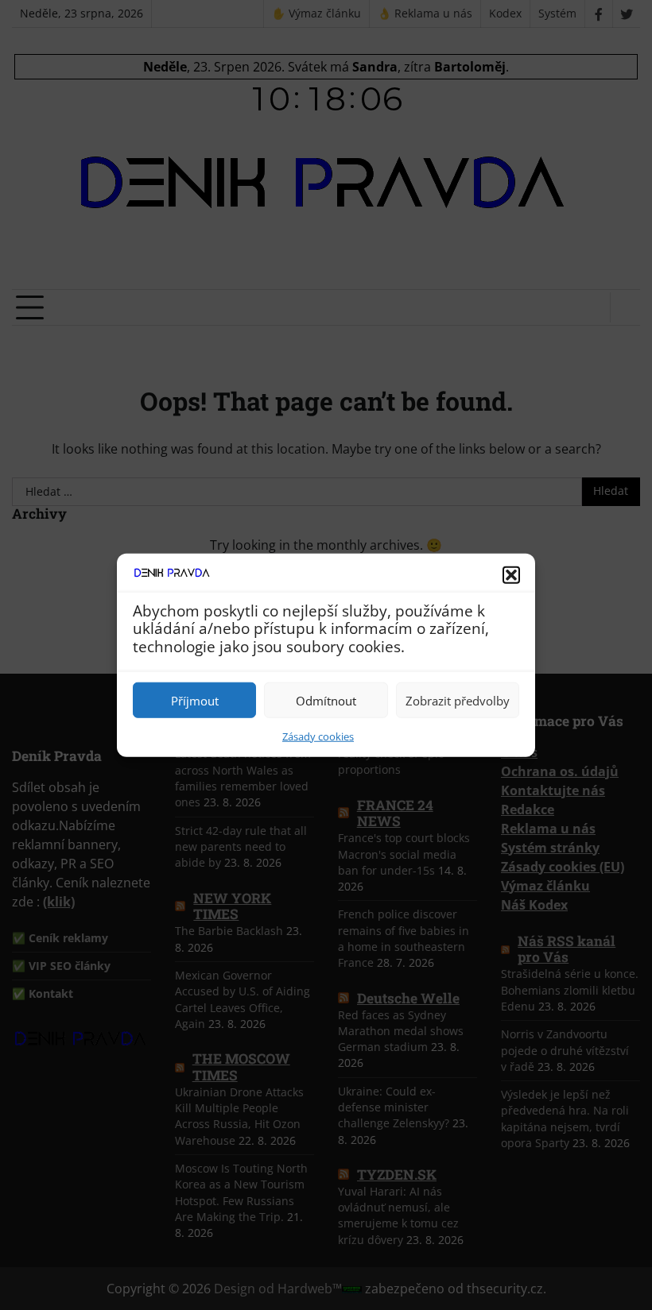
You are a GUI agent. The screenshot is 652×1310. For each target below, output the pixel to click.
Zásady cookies (318, 736)
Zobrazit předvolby (458, 700)
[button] (511, 574)
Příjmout (195, 700)
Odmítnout (326, 700)
